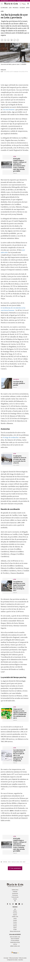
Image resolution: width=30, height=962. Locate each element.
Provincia (15, 7)
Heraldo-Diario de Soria (15, 942)
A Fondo (15, 924)
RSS (15, 900)
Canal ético (20, 959)
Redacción (3, 69)
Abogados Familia (21, 0)
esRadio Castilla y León (15, 946)
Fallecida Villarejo (12, 0)
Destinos (15, 925)
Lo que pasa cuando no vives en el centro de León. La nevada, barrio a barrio (19, 459)
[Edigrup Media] (15, 952)
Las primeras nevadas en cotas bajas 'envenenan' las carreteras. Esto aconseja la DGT (19, 586)
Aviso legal (6, 958)
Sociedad (22, 7)
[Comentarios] (18, 40)
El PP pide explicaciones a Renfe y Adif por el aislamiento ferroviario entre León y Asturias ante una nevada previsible (19, 165)
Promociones (15, 895)
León (10, 7)
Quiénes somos (15, 889)
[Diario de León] (15, 3)
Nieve (9, 861)
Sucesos (15, 922)
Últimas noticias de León (15, 931)
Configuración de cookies (12, 959)
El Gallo (15, 929)
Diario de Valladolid (15, 938)
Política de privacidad (13, 958)
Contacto (15, 899)
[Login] (28, 3)
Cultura (15, 918)
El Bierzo (15, 911)
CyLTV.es (15, 944)
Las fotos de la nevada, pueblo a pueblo (19, 383)
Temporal (5, 861)
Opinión (15, 927)
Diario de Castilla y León (15, 936)
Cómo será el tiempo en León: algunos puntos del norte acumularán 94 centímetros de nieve (19, 713)
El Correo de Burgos (15, 940)
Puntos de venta (15, 897)
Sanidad (15, 920)
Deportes (15, 914)
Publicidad (15, 891)
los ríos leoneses (9, 110)
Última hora (4, 7)
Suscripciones (15, 893)
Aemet (24, 861)
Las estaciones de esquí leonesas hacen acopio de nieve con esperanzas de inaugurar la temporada (19, 755)
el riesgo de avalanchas (11, 438)
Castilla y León (15, 861)
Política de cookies (22, 958)
